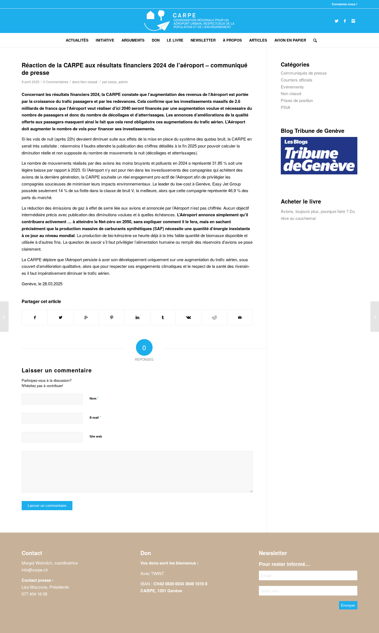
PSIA (285, 107)
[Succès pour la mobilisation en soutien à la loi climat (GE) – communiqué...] (374, 316)
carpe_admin (118, 81)
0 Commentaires (55, 81)
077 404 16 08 (34, 594)
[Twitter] (336, 21)
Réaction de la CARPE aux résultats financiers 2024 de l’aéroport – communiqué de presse (134, 69)
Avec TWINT (152, 573)
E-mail (95, 417)
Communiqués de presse (304, 73)
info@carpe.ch (35, 570)
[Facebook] (345, 21)
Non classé (88, 81)
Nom (94, 398)
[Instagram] (353, 21)
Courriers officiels (296, 80)
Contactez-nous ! (344, 4)
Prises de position (297, 100)
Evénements (292, 87)
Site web (96, 436)
